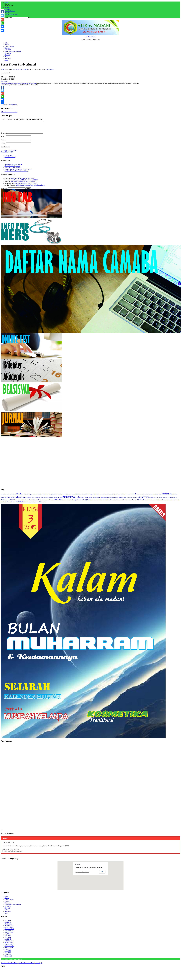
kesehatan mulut (30, 497)
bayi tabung (49, 494)
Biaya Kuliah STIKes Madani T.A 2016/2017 (18, 169)
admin (2, 69)
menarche (125, 497)
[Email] (90, 99)
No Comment (50, 69)
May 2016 (8, 920)
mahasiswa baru (82, 497)
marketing (121, 497)
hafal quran (117, 494)
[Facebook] (90, 87)
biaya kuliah (65, 494)
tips (178, 499)
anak (18, 493)
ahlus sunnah (6, 494)
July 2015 (7, 934)
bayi (44, 494)
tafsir (163, 499)
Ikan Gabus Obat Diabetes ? (13, 167)
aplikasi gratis (29, 494)
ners (2, 499)
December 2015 (9, 929)
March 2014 (8, 956)
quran (126, 499)
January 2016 (9, 927)
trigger (5, 501)
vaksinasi (19, 502)
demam (73, 494)
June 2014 (8, 951)
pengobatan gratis (66, 499)
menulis (137, 497)
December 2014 (9, 944)
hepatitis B (129, 494)
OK (102, 872)
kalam (160, 494)
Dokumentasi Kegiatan (11, 14)
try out (8, 501)
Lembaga (7, 9)
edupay (91, 494)
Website (3, 143)
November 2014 (9, 946)
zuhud (44, 501)
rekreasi (133, 499)
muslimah (151, 497)
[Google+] (90, 93)
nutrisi (5, 499)
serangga (147, 499)
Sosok (6, 56)
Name (3, 136)
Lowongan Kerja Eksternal (13, 51)
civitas (6, 43)
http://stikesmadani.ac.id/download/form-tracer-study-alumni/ (19, 83)
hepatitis (125, 494)
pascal (35, 499)
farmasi (96, 494)
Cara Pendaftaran (10, 11)
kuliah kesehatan (49, 497)
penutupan (72, 499)
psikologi (123, 499)
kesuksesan (37, 497)
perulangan (90, 499)
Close (3, 966)
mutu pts (175, 497)
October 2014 (9, 947)
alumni (14, 494)
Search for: (4, 188)
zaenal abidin (40, 501)
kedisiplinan (174, 494)
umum (6, 60)
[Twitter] (90, 90)
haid (121, 494)
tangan (165, 499)
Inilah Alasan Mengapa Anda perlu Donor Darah (30, 185)
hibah (134, 494)
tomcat (2, 501)
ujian (12, 501)
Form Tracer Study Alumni (20, 69)
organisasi (25, 499)
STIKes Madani (90, 36)
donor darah (82, 494)
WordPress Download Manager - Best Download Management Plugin (21, 963)
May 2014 (8, 952)
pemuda (44, 499)
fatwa (101, 494)
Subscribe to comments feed (9, 112)
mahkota (90, 497)
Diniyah (7, 44)
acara (2, 494)
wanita (28, 501)
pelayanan (39, 499)
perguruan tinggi (81, 499)
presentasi (100, 499)
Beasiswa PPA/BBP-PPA (9, 150)
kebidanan (167, 493)
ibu (149, 494)
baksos (40, 494)
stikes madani (155, 499)
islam (157, 494)
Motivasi (7, 55)
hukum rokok (140, 494)
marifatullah (115, 497)
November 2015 (9, 930)
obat (8, 499)
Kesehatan (8, 50)
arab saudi (35, 494)
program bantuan (117, 499)
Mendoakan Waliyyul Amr (12, 166)
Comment (4, 133)
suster (160, 499)
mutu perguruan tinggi (168, 497)
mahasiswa (69, 496)
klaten (41, 497)
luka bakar (60, 497)
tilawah (175, 499)
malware (98, 497)
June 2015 (8, 935)
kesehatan (22, 497)
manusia (111, 497)
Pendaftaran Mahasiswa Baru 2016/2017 (22, 178)
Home (6, 2)
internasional (153, 494)
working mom (33, 501)
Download (8, 12)
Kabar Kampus (9, 46)
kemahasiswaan (12, 104)
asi (38, 494)
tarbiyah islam (171, 499)
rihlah (136, 499)
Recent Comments (10, 157)
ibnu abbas (145, 494)
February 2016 (9, 925)
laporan (55, 497)
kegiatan (2, 497)
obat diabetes (13, 499)
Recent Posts (8, 155)
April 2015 (8, 939)
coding (69, 494)
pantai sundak (31, 499)
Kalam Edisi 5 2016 (7, 152)
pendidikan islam (50, 499)
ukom (14, 501)
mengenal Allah (131, 497)
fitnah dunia (105, 494)
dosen (87, 494)
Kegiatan (7, 48)
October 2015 (9, 932)
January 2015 (9, 942)
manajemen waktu (105, 497)
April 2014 (8, 954)
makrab (94, 497)
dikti (77, 494)
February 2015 (9, 941)
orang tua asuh (19, 499)
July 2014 (7, 949)
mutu (155, 497)
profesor (111, 499)
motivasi (144, 496)
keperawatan (11, 497)
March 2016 (8, 924)
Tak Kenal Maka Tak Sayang (13, 164)
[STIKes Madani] (90, 35)
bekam (60, 494)
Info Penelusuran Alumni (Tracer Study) (16, 171)
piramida (95, 499)
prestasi (106, 499)
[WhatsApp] (90, 96)
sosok (150, 499)
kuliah (44, 497)
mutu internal (159, 497)
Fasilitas (7, 7)
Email (3, 140)
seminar (141, 499)
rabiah (129, 499)
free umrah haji (111, 494)
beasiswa (55, 494)
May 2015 (8, 937)
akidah (11, 494)
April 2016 (8, 922)
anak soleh (23, 494)
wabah (25, 501)
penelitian (58, 499)
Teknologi (8, 58)
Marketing (8, 53)
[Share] (90, 102)
